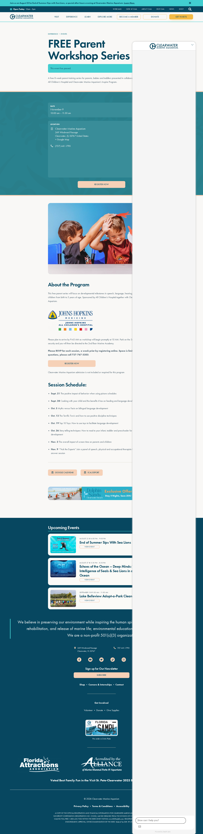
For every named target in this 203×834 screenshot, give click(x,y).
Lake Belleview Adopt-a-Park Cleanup (108, 596)
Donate (99, 710)
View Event (90, 547)
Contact (119, 684)
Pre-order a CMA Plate (101, 738)
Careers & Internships (100, 684)
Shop (82, 684)
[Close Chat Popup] (193, 44)
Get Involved (101, 702)
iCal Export (93, 472)
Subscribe (101, 675)
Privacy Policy (81, 806)
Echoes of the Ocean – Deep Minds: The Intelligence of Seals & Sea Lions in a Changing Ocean (114, 571)
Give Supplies (113, 710)
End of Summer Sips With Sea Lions (105, 542)
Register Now (101, 184)
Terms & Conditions (102, 806)
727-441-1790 (123, 648)
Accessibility (122, 806)
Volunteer (88, 710)
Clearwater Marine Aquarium (70, 128)
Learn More (129, 3)
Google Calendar (64, 472)
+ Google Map (62, 139)
